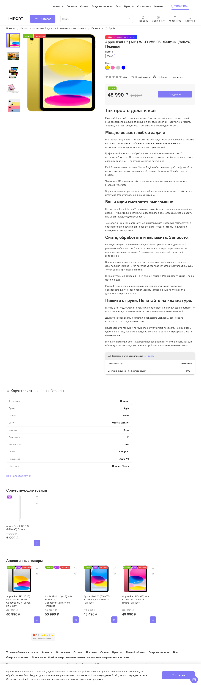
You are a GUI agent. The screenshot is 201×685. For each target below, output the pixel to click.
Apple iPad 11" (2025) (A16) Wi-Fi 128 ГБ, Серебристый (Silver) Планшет (18, 601)
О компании (144, 6)
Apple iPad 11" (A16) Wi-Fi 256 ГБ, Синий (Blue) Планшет (97, 599)
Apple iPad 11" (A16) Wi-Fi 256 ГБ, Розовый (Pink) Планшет (135, 599)
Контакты (58, 6)
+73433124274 (180, 6)
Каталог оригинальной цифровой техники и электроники (53, 28)
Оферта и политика (17, 657)
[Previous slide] (28, 72)
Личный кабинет (135, 652)
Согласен (178, 675)
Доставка (72, 6)
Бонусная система (102, 6)
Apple (112, 28)
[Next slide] (94, 72)
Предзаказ (175, 94)
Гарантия (129, 6)
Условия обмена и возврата (22, 652)
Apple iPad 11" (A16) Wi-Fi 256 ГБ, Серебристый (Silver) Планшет (58, 601)
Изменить (149, 355)
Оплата (84, 6)
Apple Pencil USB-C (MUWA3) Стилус (17, 527)
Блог (118, 6)
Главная (10, 28)
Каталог (46, 19)
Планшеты (97, 28)
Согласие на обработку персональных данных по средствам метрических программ (80, 657)
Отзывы (158, 6)
